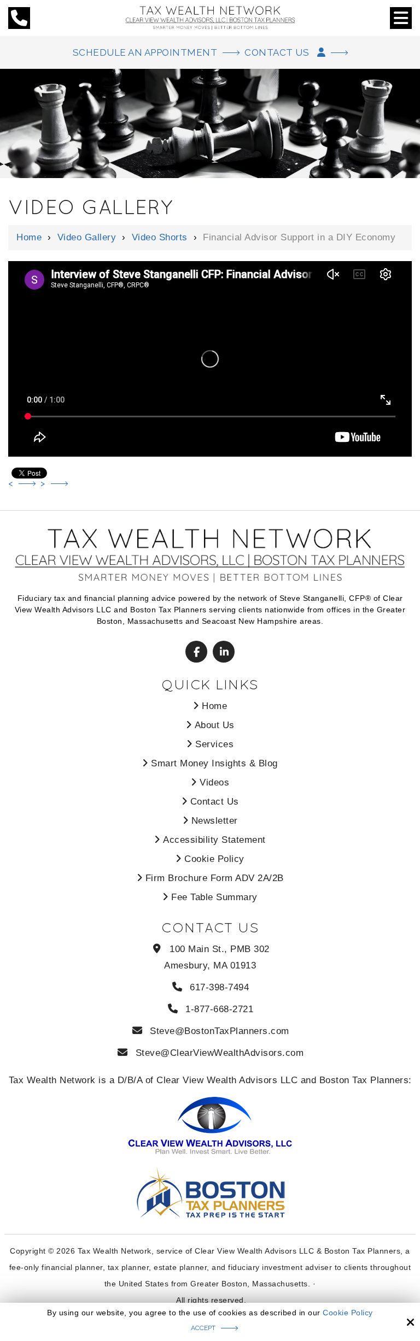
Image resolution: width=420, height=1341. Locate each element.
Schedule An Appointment (145, 52)
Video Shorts (160, 237)
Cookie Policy (348, 1312)
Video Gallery (86, 237)
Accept (203, 1328)
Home (29, 237)
